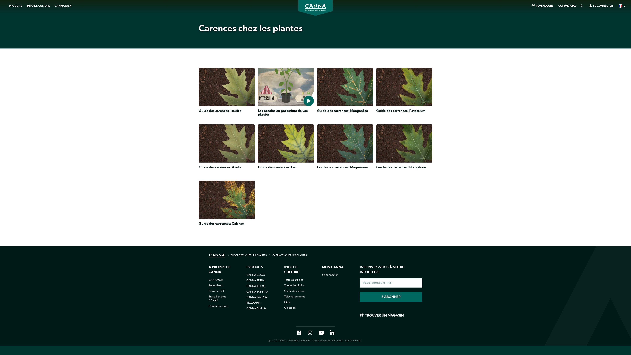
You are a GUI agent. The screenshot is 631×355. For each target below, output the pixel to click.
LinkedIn (332, 333)
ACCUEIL (217, 255)
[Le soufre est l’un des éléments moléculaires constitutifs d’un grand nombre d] (227, 88)
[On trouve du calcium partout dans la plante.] (227, 200)
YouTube (321, 333)
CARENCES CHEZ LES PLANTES (289, 255)
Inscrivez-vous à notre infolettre (382, 270)
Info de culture (38, 6)
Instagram (310, 333)
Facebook (299, 333)
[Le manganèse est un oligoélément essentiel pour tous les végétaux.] (345, 88)
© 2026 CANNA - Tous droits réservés (289, 341)
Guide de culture (294, 291)
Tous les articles (293, 280)
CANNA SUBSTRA (257, 292)
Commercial (567, 6)
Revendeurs (544, 6)
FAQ (287, 302)
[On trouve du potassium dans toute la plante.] (404, 88)
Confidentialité (353, 341)
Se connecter (603, 6)
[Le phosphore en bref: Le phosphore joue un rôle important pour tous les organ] (404, 144)
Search (581, 6)
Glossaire (290, 308)
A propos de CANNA (219, 270)
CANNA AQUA (255, 286)
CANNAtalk (63, 6)
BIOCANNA (253, 303)
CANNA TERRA (255, 280)
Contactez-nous (219, 306)
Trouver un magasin (384, 315)
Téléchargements (294, 297)
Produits (15, 6)
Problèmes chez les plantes (249, 255)
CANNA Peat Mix (256, 297)
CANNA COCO (255, 275)
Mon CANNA (333, 267)
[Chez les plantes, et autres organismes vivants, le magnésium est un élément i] (345, 144)
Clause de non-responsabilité (327, 341)
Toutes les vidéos (294, 285)
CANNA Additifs (256, 308)
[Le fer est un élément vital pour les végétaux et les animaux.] (286, 144)
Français (621, 6)
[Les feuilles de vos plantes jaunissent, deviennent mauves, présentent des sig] (227, 144)
